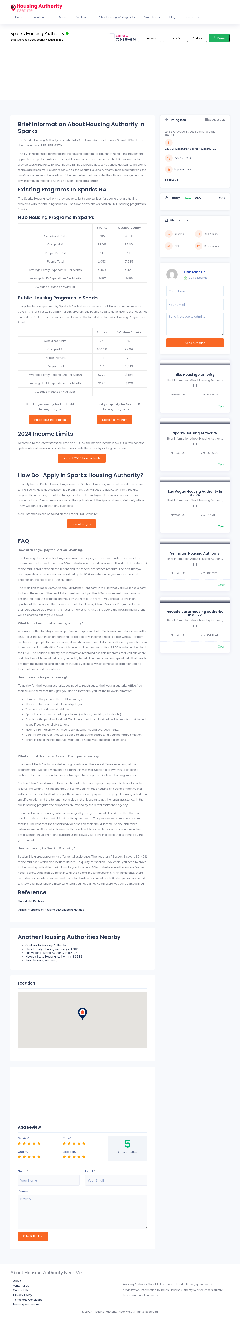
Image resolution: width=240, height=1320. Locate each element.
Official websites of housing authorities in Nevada (51, 909)
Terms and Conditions (27, 1299)
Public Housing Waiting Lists (116, 17)
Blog (172, 17)
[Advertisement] (120, 74)
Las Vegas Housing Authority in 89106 (195, 493)
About (63, 17)
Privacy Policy (22, 1295)
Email (89, 1171)
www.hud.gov (81, 524)
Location (151, 37)
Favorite (176, 37)
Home (19, 17)
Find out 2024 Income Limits (82, 458)
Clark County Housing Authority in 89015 (53, 949)
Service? (23, 1138)
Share (199, 37)
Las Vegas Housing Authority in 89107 (51, 953)
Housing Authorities (26, 1304)
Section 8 (82, 17)
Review (221, 37)
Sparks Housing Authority (195, 433)
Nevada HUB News (31, 901)
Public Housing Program (50, 420)
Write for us (152, 17)
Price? (67, 1138)
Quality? (23, 1151)
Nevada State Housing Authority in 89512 (53, 956)
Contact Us (191, 17)
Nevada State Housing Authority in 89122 (195, 613)
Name (22, 1171)
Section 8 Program (114, 420)
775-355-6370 (126, 39)
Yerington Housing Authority (195, 553)
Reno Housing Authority (41, 960)
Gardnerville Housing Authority (45, 945)
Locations (38, 17)
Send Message (195, 343)
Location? (69, 1151)
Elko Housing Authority (195, 374)
